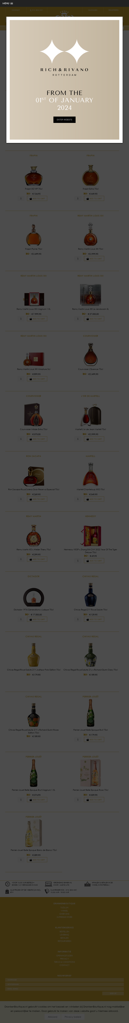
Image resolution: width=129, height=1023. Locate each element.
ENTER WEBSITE (64, 119)
